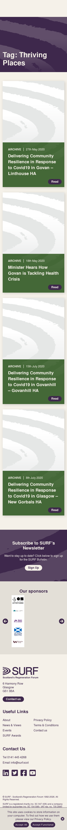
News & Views (12, 725)
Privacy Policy (43, 720)
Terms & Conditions (46, 725)
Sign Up (33, 568)
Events (7, 730)
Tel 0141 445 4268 (14, 757)
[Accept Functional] (62, 819)
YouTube (32, 773)
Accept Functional (43, 824)
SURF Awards (12, 735)
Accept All (21, 824)
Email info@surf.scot (16, 762)
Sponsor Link (18, 600)
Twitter (15, 773)
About (6, 720)
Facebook (24, 773)
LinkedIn (6, 773)
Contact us (13, 699)
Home (20, 673)
